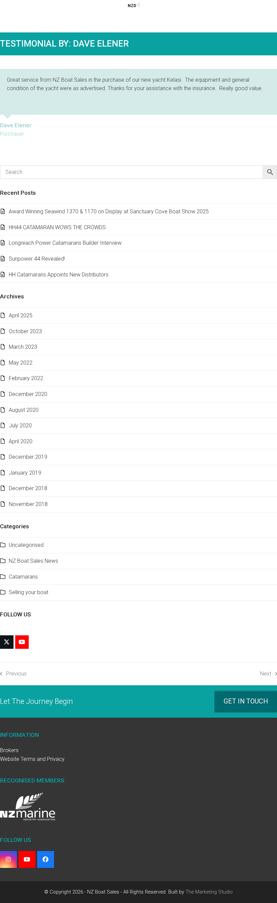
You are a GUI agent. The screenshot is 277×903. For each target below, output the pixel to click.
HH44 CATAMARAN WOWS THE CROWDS (57, 227)
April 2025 (20, 315)
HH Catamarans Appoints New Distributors (58, 274)
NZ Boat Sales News (33, 561)
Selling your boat (28, 592)
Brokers (9, 750)
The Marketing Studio (209, 892)
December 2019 (28, 457)
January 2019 (25, 473)
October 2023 (25, 331)
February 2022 (26, 378)
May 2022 (20, 363)
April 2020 (20, 441)
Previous (13, 674)
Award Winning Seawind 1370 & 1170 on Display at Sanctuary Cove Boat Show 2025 (109, 211)
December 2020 (28, 394)
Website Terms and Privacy (32, 759)
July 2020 (20, 425)
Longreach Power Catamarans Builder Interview (65, 243)
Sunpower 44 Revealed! (37, 259)
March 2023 (23, 347)
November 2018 (28, 504)
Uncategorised (26, 545)
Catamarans (23, 577)
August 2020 (24, 410)
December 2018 (28, 488)
